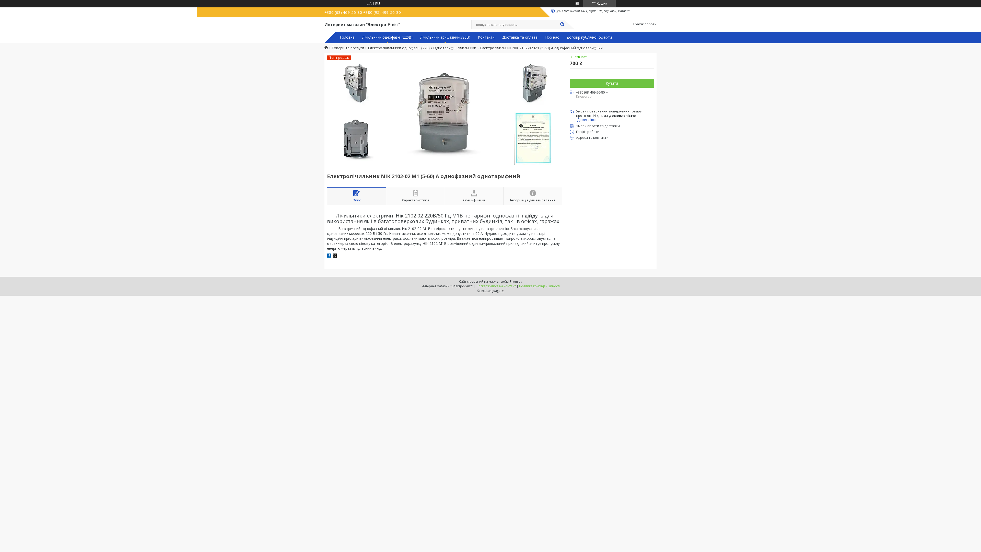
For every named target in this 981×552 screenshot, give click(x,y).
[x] (335, 256)
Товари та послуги (348, 48)
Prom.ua (516, 281)
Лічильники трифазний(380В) (445, 37)
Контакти (486, 37)
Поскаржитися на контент (496, 286)
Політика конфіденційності (539, 286)
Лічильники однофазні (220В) (387, 37)
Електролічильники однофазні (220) (399, 48)
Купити (612, 83)
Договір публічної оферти (589, 37)
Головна (347, 37)
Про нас (552, 37)
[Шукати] (562, 24)
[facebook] (329, 256)
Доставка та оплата (520, 37)
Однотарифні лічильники (454, 48)
